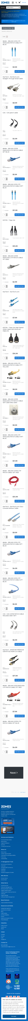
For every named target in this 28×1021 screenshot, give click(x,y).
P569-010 (5, 346)
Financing (3, 856)
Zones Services (4, 885)
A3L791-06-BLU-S (6, 167)
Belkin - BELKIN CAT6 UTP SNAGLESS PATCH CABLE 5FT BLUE (12, 544)
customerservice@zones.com (8, 946)
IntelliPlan (3, 869)
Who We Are (4, 875)
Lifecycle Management (6, 887)
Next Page (22, 792)
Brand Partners (5, 900)
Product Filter (7, 28)
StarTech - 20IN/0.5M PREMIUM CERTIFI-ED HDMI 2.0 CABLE (13, 650)
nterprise (3, 870)
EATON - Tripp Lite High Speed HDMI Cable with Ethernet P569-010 (13, 329)
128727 (4, 493)
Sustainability (4, 858)
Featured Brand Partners (7, 902)
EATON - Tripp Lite (9, 220)
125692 (4, 278)
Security (3, 844)
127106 (4, 744)
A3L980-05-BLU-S (7, 561)
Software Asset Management (8, 896)
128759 (4, 565)
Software (3, 893)
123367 (4, 422)
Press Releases (4, 919)
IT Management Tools (7, 861)
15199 (4, 633)
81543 (4, 529)
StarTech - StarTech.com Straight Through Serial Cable (13, 77)
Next (13, 772)
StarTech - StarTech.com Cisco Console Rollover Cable (13, 507)
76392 (4, 314)
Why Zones (3, 852)
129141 (4, 207)
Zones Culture (4, 878)
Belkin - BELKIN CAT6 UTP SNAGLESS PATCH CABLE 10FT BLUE (13, 186)
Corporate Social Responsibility (8, 855)
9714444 (4, 672)
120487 (4, 171)
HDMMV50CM (6, 668)
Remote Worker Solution (7, 888)
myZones (3, 865)
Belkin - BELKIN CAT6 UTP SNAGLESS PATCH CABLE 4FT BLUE (13, 579)
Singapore (3, 939)
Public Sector (4, 925)
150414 (4, 63)
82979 (4, 135)
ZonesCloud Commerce (7, 867)
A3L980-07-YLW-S (7, 382)
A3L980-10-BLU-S (7, 203)
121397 (4, 601)
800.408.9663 (4, 945)
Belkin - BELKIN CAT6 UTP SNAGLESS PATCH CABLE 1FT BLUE (12, 42)
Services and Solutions (7, 837)
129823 (4, 386)
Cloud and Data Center (6, 839)
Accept (13, 1016)
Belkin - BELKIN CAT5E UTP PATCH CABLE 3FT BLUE (12, 722)
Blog (2, 911)
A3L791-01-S (5, 274)
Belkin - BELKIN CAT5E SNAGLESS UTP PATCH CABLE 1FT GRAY (13, 257)
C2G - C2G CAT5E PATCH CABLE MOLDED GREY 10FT (13, 615)
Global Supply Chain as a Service (8, 892)
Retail (2, 928)
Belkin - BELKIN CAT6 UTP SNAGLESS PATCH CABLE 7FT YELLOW (12, 365)
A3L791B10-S (5, 418)
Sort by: (7, 7)
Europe (3, 936)
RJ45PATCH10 (6, 310)
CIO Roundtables (5, 914)
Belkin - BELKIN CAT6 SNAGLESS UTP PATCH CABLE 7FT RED (13, 686)
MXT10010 (5, 95)
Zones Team (4, 879)
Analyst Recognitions (6, 908)
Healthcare (3, 927)
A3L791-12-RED (6, 489)
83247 (4, 636)
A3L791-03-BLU (6, 740)
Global (3, 932)
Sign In (24, 2)
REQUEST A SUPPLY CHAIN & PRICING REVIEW (14, 21)
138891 (4, 243)
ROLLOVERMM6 (6, 525)
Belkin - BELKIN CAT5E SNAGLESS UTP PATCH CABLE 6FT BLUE (13, 150)
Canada (3, 934)
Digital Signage (4, 895)
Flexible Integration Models (7, 872)
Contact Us (4, 942)
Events (2, 916)
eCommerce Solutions (6, 864)
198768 (4, 350)
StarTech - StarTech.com (11, 292)
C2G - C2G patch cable (10, 113)
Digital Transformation (6, 890)
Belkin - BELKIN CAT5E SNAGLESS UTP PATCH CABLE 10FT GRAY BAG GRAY (13, 400)
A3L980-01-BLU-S (7, 60)
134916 (4, 708)
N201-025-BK (6, 239)
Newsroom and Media (7, 905)
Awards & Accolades (6, 910)
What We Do (4, 883)
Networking (3, 841)
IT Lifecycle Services (5, 846)
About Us (3, 849)
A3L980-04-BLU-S (7, 597)
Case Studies (4, 913)
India (2, 937)
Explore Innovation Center (7, 918)
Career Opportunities (6, 853)
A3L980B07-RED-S (7, 704)
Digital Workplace (5, 843)
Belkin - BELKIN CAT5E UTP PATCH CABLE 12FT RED (12, 471)
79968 (4, 99)
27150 (4, 131)
